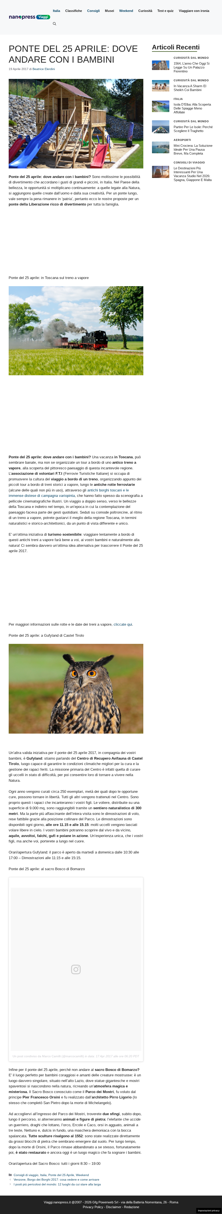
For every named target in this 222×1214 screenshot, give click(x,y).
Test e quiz (165, 11)
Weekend (126, 11)
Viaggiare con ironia (194, 11)
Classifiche (73, 11)
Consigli (93, 11)
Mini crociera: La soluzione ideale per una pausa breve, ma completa (193, 149)
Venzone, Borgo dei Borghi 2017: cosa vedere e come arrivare (56, 1179)
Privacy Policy (93, 1207)
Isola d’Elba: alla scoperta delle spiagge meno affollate (192, 108)
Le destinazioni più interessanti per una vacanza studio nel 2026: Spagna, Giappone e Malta (193, 174)
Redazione (131, 1207)
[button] (54, 23)
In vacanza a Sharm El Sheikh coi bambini (190, 88)
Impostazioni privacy (209, 1210)
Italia (56, 11)
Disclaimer (113, 1207)
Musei (109, 11)
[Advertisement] (76, 243)
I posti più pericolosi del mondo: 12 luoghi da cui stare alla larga (57, 1184)
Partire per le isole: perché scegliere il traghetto (193, 129)
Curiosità (145, 11)
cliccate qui (123, 624)
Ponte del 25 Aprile (61, 1175)
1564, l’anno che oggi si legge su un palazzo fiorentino (191, 67)
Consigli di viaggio (26, 1175)
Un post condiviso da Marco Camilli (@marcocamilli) (48, 1056)
